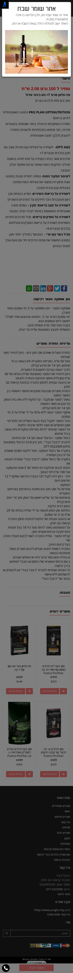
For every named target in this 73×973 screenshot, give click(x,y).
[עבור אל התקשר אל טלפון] (6, 968)
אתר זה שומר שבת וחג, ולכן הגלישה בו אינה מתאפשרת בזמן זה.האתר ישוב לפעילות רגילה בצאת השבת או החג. (39, 19)
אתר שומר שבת (36, 9)
